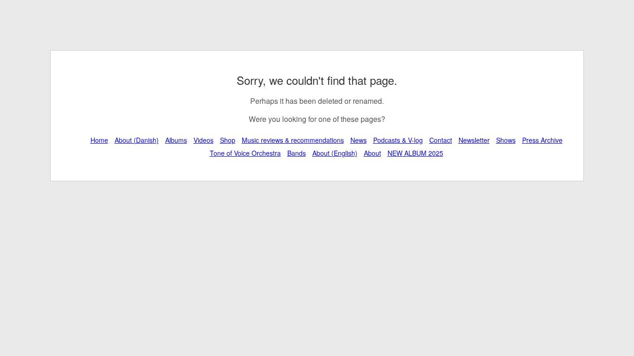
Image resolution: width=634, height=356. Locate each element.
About (372, 153)
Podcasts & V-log (398, 140)
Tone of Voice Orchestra (245, 153)
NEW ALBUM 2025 (415, 153)
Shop (227, 140)
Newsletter (474, 140)
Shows (506, 140)
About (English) (334, 153)
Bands (296, 153)
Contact (440, 140)
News (358, 140)
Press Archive (542, 140)
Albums (176, 140)
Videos (203, 140)
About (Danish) (137, 140)
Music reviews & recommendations (293, 140)
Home (99, 140)
